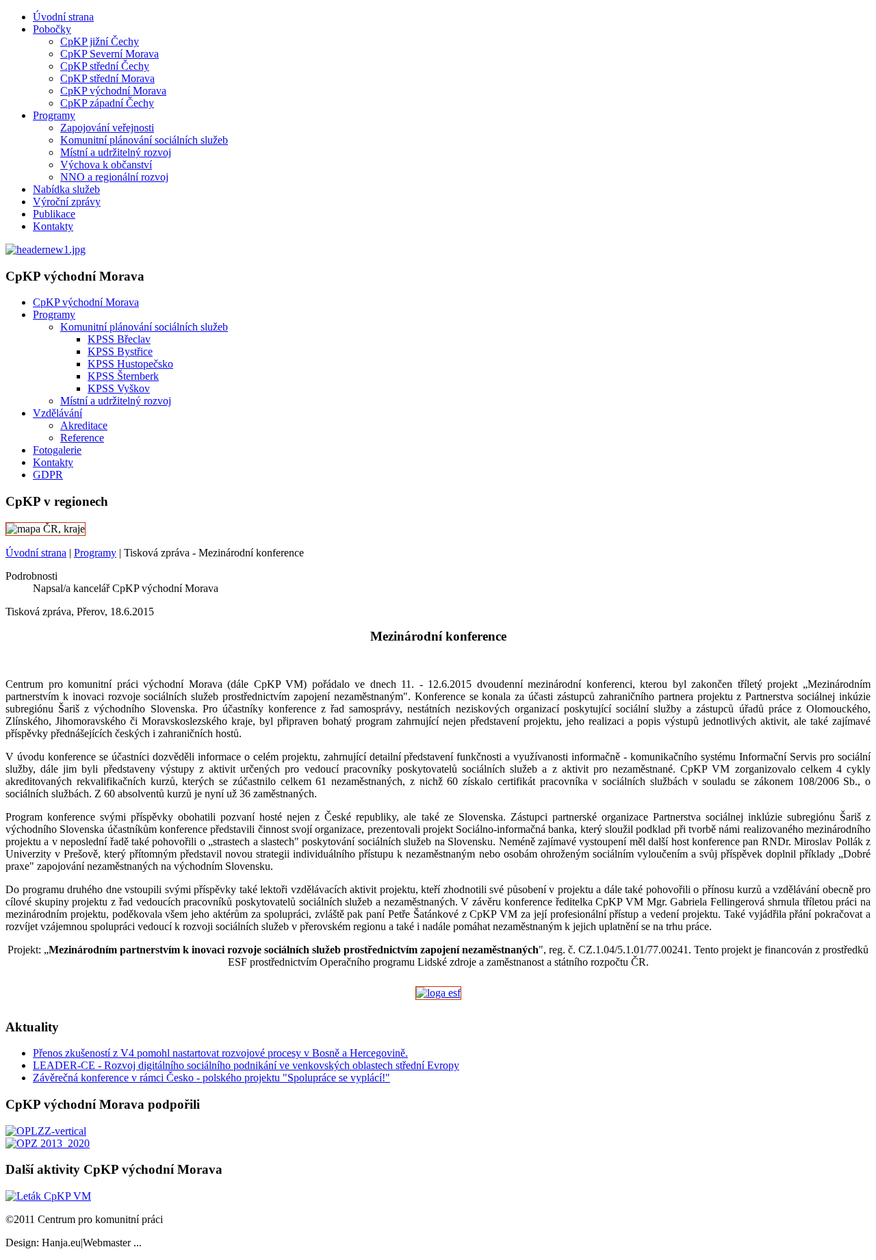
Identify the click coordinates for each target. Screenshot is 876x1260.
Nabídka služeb (66, 189)
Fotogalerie (57, 450)
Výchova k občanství (106, 164)
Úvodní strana (63, 17)
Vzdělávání (57, 413)
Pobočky (52, 29)
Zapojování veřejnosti (107, 127)
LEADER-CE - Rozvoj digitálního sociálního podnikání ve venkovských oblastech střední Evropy (246, 1065)
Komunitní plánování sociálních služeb (144, 140)
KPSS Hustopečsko (130, 364)
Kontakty (53, 226)
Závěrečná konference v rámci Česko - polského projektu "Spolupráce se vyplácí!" (211, 1077)
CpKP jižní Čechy (99, 41)
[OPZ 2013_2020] (47, 1143)
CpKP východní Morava (113, 91)
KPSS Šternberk (123, 376)
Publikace (54, 214)
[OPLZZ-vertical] (45, 1131)
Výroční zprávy (67, 201)
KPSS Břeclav (119, 339)
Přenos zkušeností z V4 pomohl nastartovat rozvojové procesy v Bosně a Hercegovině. (220, 1053)
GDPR (48, 474)
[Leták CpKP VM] (48, 1196)
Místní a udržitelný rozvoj (115, 152)
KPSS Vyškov (119, 388)
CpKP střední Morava (107, 78)
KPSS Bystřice (120, 351)
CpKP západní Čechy (107, 103)
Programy (54, 115)
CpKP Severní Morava (109, 54)
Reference (82, 437)
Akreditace (83, 425)
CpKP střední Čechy (104, 66)
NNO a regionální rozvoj (114, 177)
